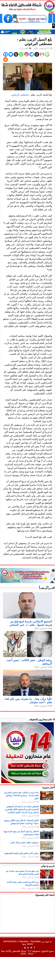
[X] (16, 54)
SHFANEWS (10, 941)
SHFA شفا (27, 944)
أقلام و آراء (23, 48)
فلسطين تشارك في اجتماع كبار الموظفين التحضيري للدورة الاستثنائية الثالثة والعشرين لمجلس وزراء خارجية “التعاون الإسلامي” (22, 809)
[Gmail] (42, 54)
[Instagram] (26, 54)
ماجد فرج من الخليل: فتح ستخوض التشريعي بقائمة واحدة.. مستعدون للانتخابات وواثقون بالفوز (21, 795)
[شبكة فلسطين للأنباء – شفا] (27, 5)
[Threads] (36, 54)
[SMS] (47, 54)
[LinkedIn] (28, 947)
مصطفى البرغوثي (20, 94)
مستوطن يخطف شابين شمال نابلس (24, 842)
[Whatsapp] (21, 54)
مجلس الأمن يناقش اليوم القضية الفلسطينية (21, 853)
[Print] (5, 59)
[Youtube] (25, 947)
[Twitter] (31, 947)
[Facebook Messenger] (10, 54)
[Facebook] (5, 54)
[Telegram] (31, 54)
